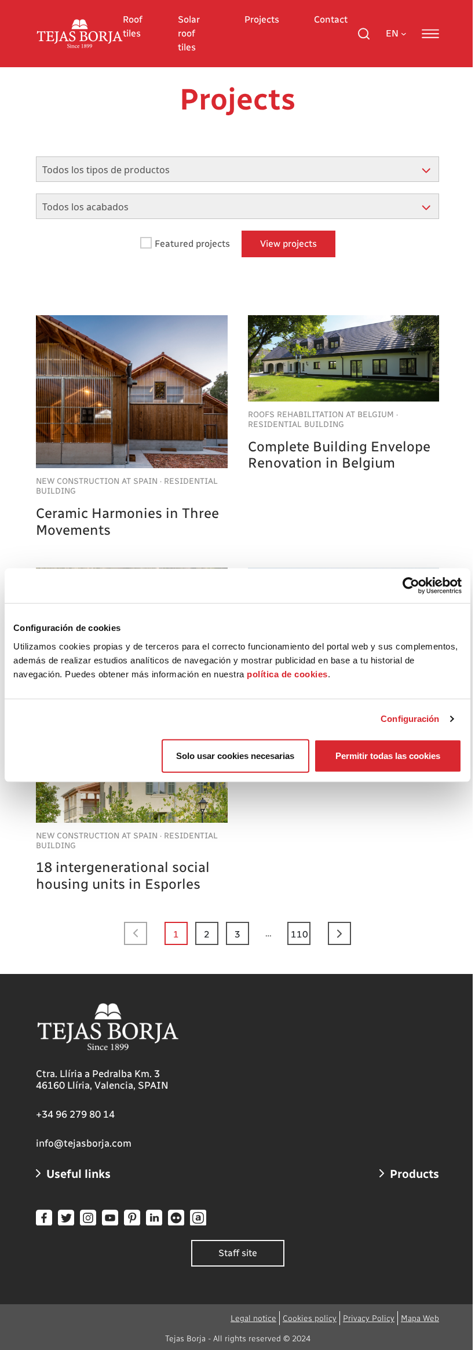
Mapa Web (420, 1318)
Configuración (410, 719)
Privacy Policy (368, 1318)
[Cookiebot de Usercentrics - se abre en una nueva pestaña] (411, 585)
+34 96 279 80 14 (75, 1114)
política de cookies (287, 673)
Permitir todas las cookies (387, 755)
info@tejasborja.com (83, 1143)
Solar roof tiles (189, 33)
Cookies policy (310, 1318)
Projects (261, 19)
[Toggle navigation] (430, 33)
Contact (331, 19)
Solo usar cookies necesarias (235, 755)
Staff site (237, 1252)
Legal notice (253, 1318)
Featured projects (192, 243)
